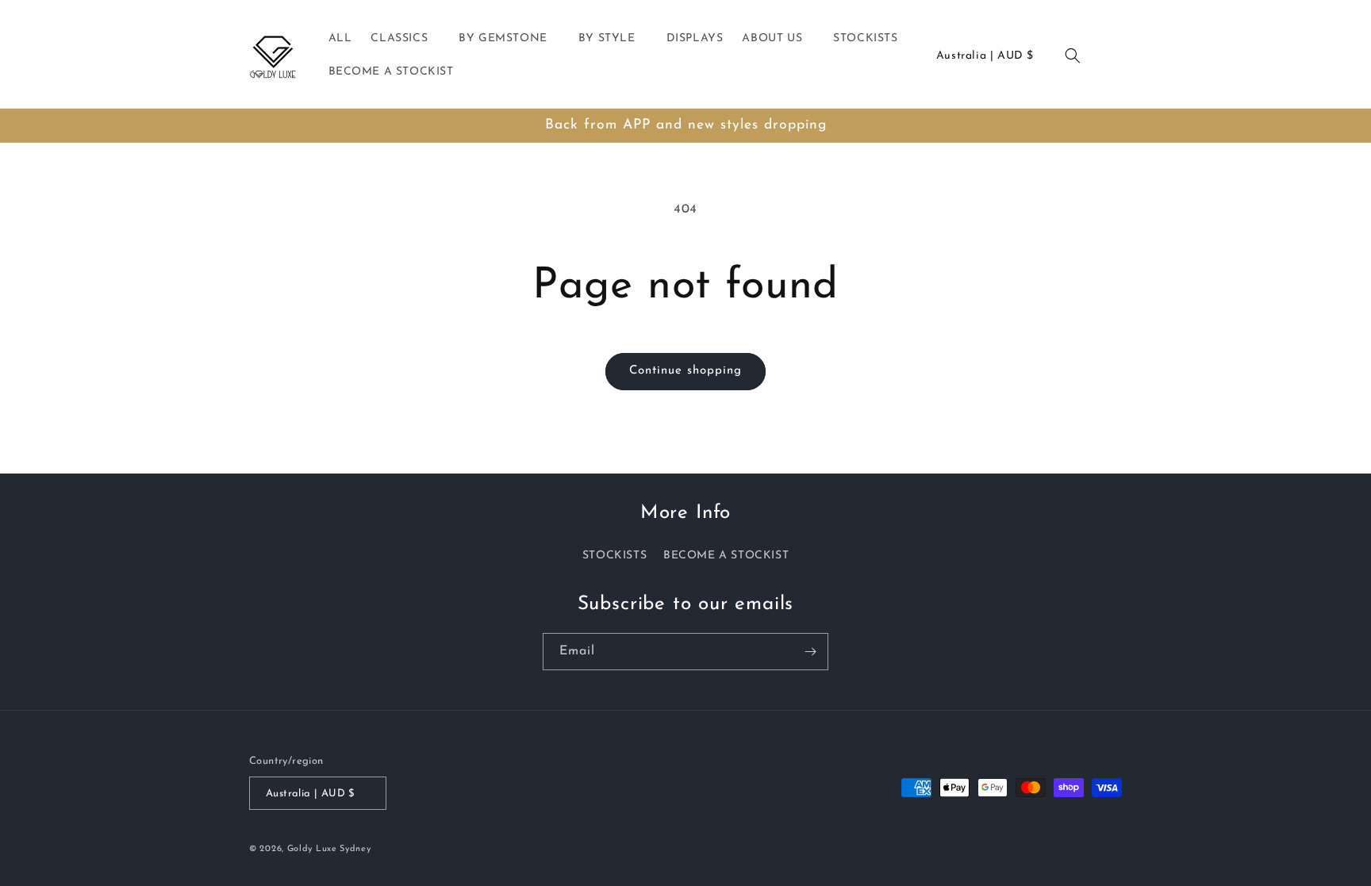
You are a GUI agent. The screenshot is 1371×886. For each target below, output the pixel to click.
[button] (405, 39)
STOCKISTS (614, 556)
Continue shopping (685, 371)
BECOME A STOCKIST (726, 556)
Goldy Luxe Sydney (329, 849)
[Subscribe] (810, 651)
